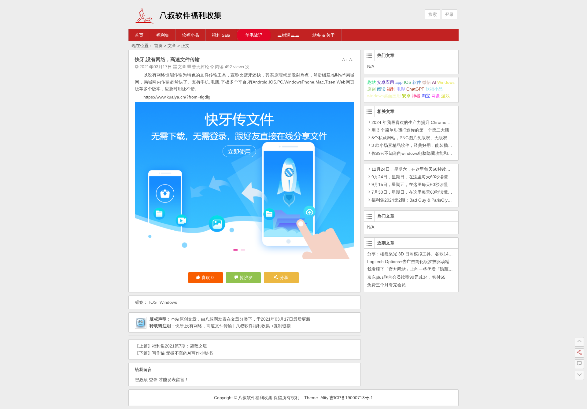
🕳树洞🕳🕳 (288, 35)
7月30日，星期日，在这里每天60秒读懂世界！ (416, 192)
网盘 (435, 95)
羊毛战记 (253, 35)
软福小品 (190, 35)
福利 (391, 89)
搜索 (432, 14)
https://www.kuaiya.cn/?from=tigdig (176, 97)
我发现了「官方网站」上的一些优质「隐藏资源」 (414, 269)
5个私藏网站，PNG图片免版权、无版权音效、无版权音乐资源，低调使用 (441, 137)
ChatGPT (415, 89)
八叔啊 (211, 319)
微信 (426, 82)
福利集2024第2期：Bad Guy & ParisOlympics (415, 200)
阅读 (381, 89)
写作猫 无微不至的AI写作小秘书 (182, 353)
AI (434, 82)
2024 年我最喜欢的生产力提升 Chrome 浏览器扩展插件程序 (428, 122)
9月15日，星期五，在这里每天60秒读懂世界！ (416, 184)
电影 (401, 89)
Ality (324, 397)
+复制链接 (280, 325)
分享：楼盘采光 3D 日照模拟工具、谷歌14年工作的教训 (420, 253)
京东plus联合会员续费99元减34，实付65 (406, 277)
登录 (449, 14)
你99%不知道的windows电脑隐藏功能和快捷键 (416, 153)
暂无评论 (200, 66)
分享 (284, 277)
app (399, 82)
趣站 (371, 82)
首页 (139, 35)
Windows (168, 302)
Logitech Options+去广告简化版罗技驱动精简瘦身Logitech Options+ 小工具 (439, 261)
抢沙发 (246, 277)
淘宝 (426, 95)
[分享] (579, 353)
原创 (371, 89)
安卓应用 (385, 82)
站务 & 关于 (323, 35)
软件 (416, 82)
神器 (416, 95)
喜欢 (207, 277)
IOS (153, 302)
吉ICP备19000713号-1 (351, 397)
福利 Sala (221, 35)
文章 (172, 45)
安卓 (406, 95)
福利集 (162, 35)
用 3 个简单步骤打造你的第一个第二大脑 (410, 130)
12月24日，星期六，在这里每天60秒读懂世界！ (417, 169)
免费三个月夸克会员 (386, 284)
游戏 (445, 95)
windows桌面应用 (384, 95)
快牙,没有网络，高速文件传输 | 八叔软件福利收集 (222, 325)
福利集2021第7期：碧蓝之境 (179, 346)
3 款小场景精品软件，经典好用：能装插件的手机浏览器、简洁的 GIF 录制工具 (446, 145)
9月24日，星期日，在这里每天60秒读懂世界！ (416, 176)
